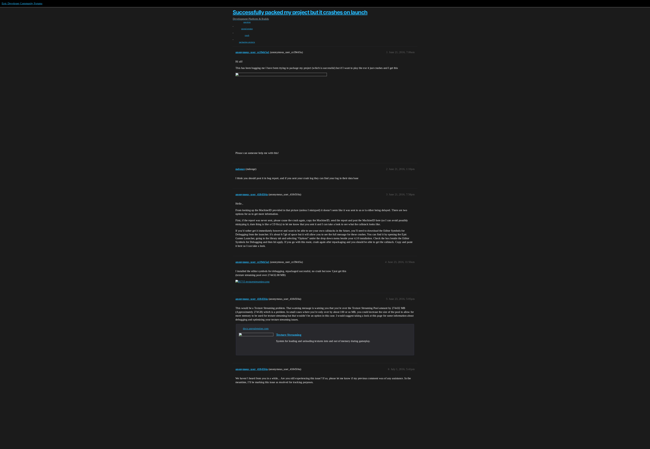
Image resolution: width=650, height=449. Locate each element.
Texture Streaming (288, 334)
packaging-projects (247, 42)
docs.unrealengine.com (256, 328)
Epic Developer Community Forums (22, 3)
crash (247, 35)
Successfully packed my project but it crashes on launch (300, 12)
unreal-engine (247, 29)
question (247, 22)
